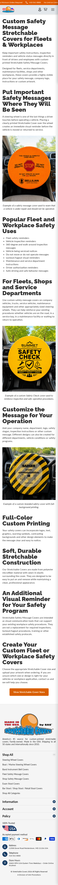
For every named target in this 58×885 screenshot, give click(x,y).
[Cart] (45, 9)
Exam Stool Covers (11, 783)
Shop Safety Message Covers (15, 779)
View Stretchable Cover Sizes (29, 692)
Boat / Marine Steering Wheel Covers (19, 764)
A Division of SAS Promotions (29, 875)
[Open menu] (53, 9)
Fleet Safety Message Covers (15, 774)
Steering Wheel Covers (12, 760)
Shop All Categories (11, 793)
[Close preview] (50, 440)
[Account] (40, 9)
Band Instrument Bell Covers (15, 769)
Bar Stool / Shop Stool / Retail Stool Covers (22, 788)
